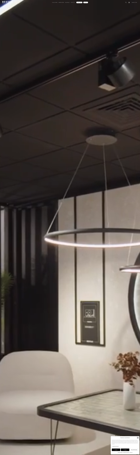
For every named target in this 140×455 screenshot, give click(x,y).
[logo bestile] (7, 2)
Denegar (125, 449)
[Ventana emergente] (129, 2)
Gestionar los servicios (115, 446)
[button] (137, 437)
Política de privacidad (126, 452)
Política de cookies (120, 452)
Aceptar (116, 449)
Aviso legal (131, 452)
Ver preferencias (134, 449)
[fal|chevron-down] (70, 408)
